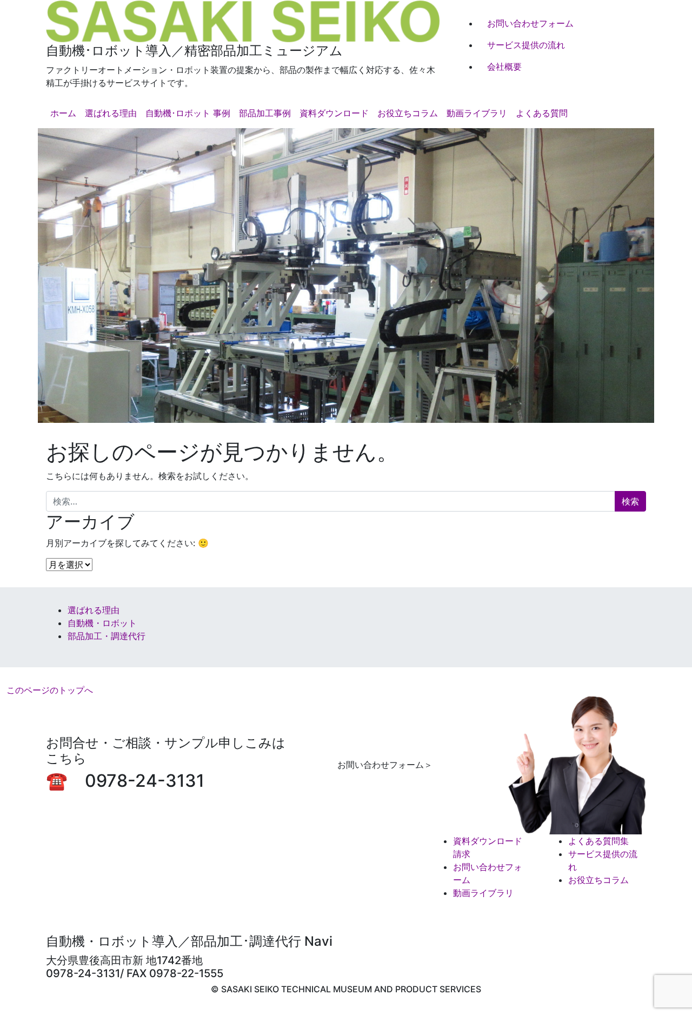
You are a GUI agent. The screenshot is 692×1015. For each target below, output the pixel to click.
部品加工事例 (265, 113)
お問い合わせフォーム (530, 23)
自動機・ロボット (102, 623)
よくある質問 (542, 113)
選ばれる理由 (111, 113)
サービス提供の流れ (526, 44)
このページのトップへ (49, 690)
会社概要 (504, 66)
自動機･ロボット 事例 (187, 113)
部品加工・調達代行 (106, 636)
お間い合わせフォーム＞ (384, 764)
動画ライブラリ (477, 113)
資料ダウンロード (334, 113)
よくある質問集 (598, 840)
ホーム (63, 113)
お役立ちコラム (407, 113)
